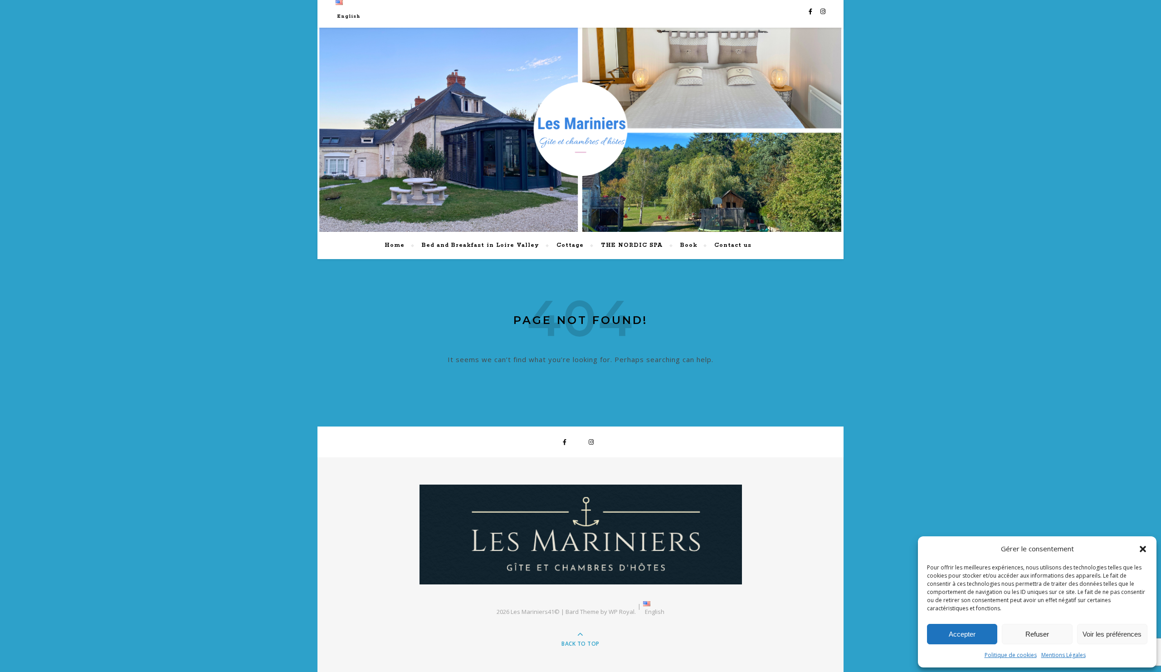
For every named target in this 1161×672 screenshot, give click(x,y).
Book (688, 245)
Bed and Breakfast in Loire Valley (480, 245)
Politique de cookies (1011, 655)
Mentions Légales (1063, 655)
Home (395, 245)
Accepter (962, 634)
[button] (1142, 549)
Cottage (570, 245)
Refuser (1037, 634)
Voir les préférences (1112, 634)
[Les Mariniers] (581, 534)
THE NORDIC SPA (632, 245)
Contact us (732, 245)
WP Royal (621, 612)
